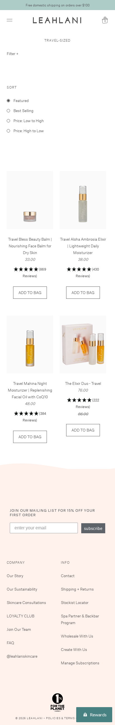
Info (65, 562)
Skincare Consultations (26, 602)
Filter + (12, 53)
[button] (30, 273)
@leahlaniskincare (22, 656)
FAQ (10, 642)
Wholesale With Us (77, 636)
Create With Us (74, 649)
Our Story (15, 575)
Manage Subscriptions (80, 662)
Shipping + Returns (77, 589)
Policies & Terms (61, 718)
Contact (68, 575)
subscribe (93, 528)
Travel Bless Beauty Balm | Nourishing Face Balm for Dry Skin (30, 246)
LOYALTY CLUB (20, 615)
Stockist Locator (74, 602)
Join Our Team (19, 629)
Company (16, 562)
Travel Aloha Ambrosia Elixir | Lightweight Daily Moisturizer (83, 246)
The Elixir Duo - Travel (83, 383)
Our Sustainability (22, 589)
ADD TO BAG (30, 292)
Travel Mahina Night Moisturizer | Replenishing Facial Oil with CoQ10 (30, 390)
